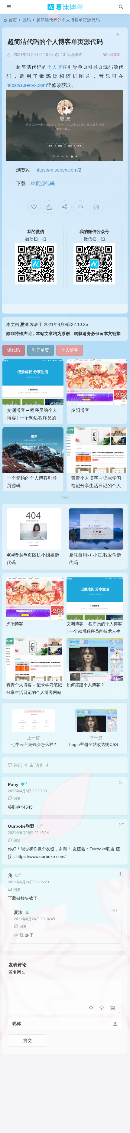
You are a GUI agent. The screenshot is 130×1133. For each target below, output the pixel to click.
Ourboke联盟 (21, 826)
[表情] (101, 1008)
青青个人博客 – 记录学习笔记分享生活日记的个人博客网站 (96, 485)
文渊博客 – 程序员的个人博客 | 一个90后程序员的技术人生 (32, 418)
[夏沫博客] (65, 6)
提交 (27, 1040)
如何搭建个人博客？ (86, 684)
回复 (17, 798)
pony (13, 784)
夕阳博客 (80, 410)
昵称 (16, 1023)
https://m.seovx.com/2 (58, 169)
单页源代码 (43, 183)
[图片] (112, 1008)
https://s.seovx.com (26, 85)
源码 (26, 20)
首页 (12, 20)
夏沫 (24, 324)
